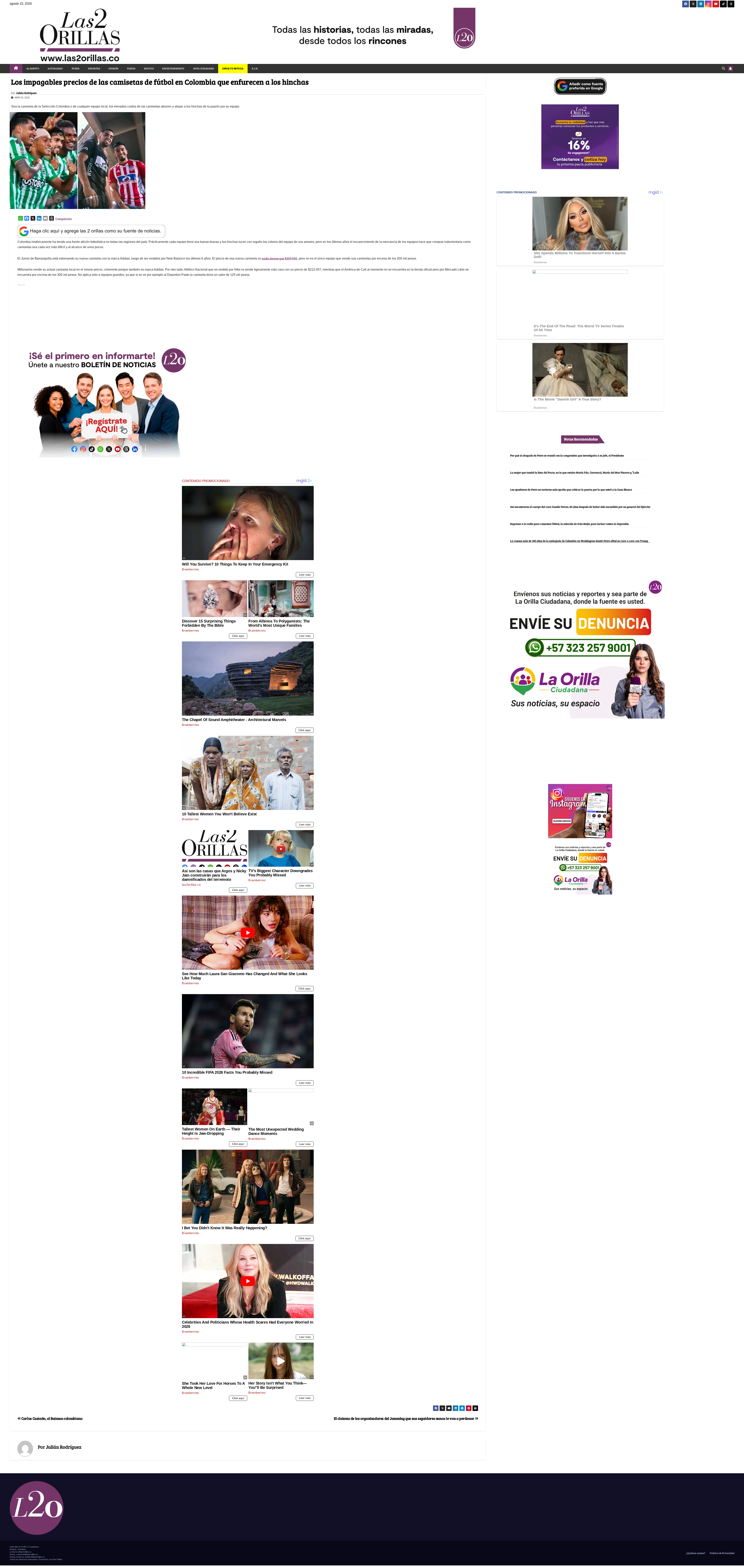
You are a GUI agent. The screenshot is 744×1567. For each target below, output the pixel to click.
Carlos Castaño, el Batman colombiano (51, 1418)
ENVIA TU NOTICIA (232, 68)
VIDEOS (131, 68)
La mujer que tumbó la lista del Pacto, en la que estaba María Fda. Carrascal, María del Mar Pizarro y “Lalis (574, 472)
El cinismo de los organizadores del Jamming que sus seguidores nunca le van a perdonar (404, 1418)
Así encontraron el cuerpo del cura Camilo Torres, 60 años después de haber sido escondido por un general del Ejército (580, 507)
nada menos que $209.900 (279, 258)
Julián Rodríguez (26, 93)
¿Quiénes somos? (695, 1553)
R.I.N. (255, 68)
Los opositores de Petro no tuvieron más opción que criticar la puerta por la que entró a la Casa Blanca (571, 489)
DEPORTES (94, 68)
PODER (75, 68)
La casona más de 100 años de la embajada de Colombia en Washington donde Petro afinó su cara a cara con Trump (579, 541)
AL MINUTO (33, 68)
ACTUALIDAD (55, 68)
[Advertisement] (248, 314)
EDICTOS (149, 68)
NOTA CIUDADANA (203, 68)
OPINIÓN (113, 68)
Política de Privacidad (721, 1553)
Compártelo (63, 219)
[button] (723, 68)
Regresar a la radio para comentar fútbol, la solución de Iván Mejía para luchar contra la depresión (569, 524)
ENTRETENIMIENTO (173, 68)
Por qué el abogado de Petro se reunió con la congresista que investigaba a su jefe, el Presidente (567, 455)
